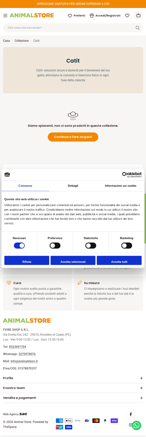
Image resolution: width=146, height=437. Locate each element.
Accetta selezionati (73, 261)
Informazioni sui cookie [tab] (120, 185)
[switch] (55, 246)
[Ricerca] (137, 27)
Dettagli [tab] (73, 185)
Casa (6, 41)
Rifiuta (26, 261)
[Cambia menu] (5, 15)
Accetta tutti (119, 261)
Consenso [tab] (25, 185)
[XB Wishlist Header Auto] (127, 15)
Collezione (22, 41)
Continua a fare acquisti (73, 137)
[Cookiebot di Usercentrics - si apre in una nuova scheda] (125, 175)
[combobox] (73, 27)
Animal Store (22, 422)
